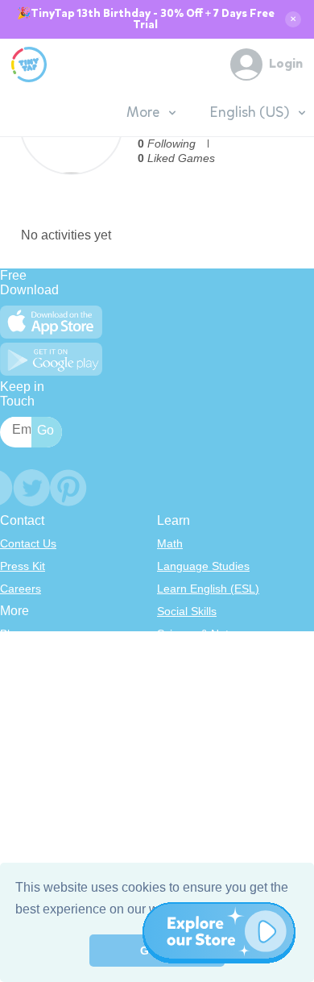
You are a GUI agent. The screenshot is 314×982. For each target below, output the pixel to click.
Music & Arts (188, 701)
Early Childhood (197, 656)
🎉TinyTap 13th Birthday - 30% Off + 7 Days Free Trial (146, 19)
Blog (11, 633)
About (15, 656)
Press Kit (22, 566)
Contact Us (28, 543)
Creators (22, 724)
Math (170, 543)
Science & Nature (201, 633)
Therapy (178, 746)
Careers (20, 588)
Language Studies (203, 566)
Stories (174, 678)
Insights (19, 701)
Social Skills (187, 611)
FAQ (11, 678)
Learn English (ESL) (208, 588)
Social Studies (193, 724)
